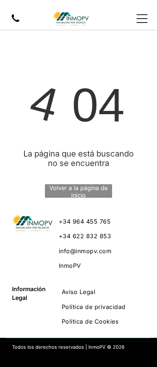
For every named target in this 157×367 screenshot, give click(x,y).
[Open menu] (142, 18)
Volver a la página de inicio (78, 191)
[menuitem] (102, 221)
